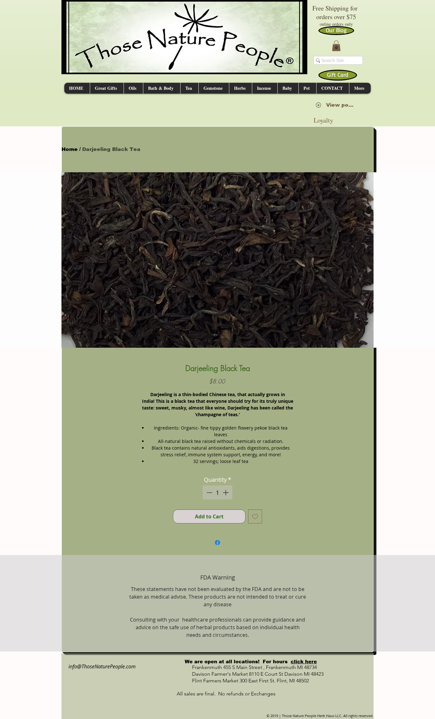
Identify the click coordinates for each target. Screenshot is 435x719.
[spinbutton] (217, 492)
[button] (336, 45)
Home (69, 149)
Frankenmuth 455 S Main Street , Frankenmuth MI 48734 (247, 667)
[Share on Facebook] (217, 542)
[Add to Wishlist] (255, 516)
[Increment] (226, 492)
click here (304, 661)
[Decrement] (209, 492)
